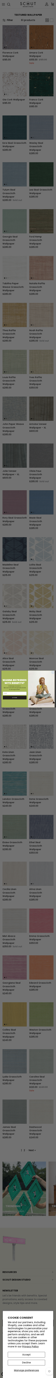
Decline (26, 1362)
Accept (26, 1354)
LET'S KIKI (14, 697)
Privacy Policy (30, 1346)
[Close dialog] (53, 672)
